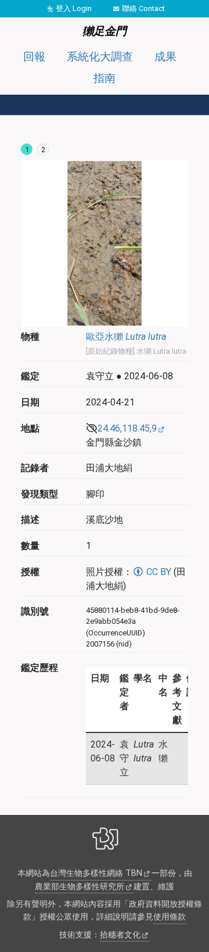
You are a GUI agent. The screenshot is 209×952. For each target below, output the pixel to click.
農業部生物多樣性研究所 (79, 887)
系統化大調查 (100, 56)
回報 (34, 56)
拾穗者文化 (120, 935)
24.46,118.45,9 (127, 428)
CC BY (157, 571)
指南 (104, 78)
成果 (165, 56)
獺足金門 (104, 31)
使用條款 (169, 917)
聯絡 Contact (143, 8)
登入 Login (74, 8)
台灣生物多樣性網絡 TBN (96, 873)
